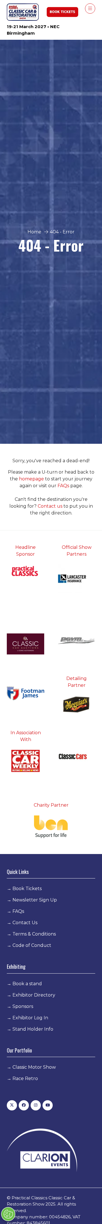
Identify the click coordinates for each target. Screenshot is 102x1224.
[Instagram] (36, 1105)
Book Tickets (27, 888)
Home (34, 232)
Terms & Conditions (34, 934)
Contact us (50, 506)
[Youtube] (47, 1105)
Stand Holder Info (32, 1029)
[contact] (62, 506)
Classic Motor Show (34, 1067)
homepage (32, 479)
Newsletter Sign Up (34, 900)
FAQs (64, 485)
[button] (90, 8)
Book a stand (27, 983)
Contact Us (24, 922)
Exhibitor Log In (30, 1017)
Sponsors (22, 1006)
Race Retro (25, 1078)
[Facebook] (24, 1105)
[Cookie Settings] (8, 1214)
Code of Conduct (31, 945)
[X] (12, 1105)
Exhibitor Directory (33, 995)
